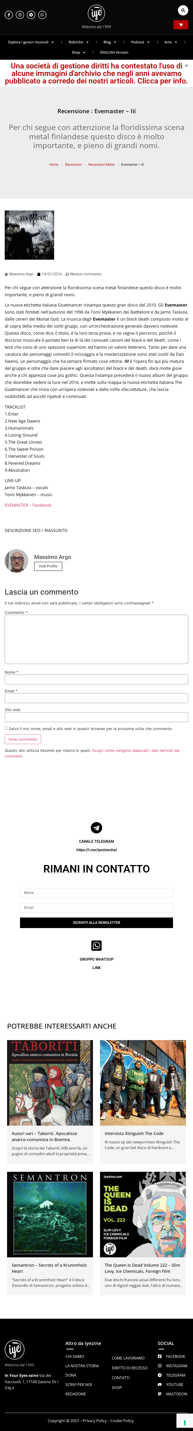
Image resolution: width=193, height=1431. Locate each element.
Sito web (12, 710)
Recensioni (73, 164)
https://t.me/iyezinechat (96, 850)
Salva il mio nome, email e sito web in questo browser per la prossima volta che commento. (91, 728)
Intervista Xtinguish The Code (134, 1133)
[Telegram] (31, 15)
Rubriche (76, 42)
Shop (76, 52)
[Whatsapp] (42, 15)
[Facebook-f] (9, 15)
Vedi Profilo (48, 566)
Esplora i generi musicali (28, 42)
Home (53, 164)
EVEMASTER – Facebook (28, 505)
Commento (16, 612)
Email (11, 691)
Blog (107, 42)
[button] (183, 10)
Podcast (137, 42)
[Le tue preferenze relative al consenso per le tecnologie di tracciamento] (184, 1422)
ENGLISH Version (114, 52)
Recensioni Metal (101, 164)
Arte (168, 42)
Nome (11, 672)
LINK (96, 968)
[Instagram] (20, 15)
